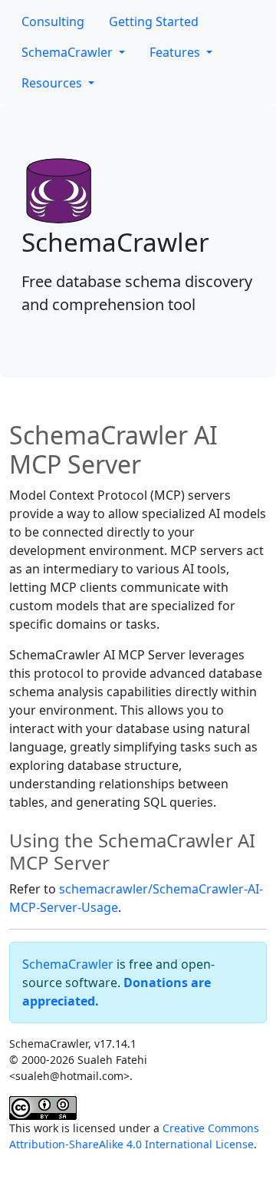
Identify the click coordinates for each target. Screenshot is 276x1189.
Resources (53, 82)
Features (176, 52)
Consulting (52, 21)
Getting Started (154, 21)
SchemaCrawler (68, 52)
